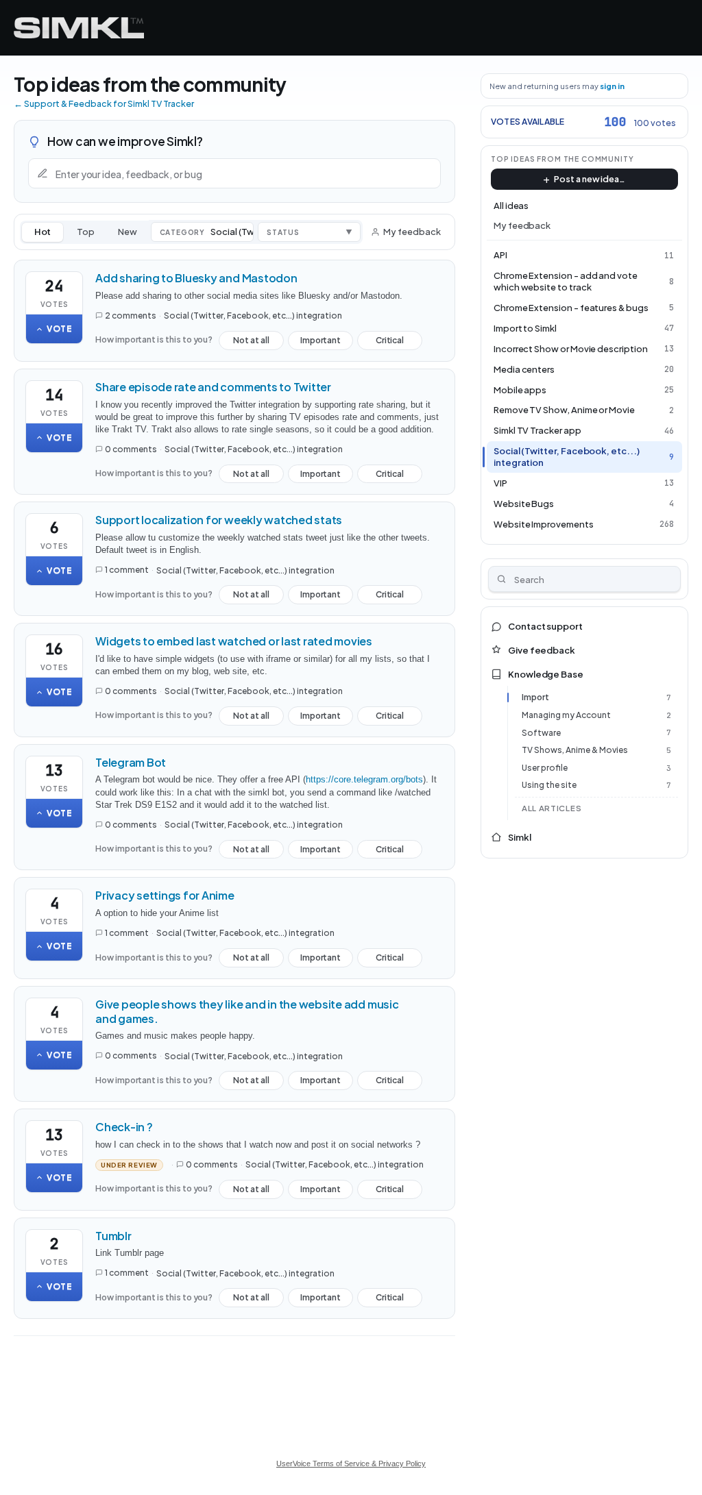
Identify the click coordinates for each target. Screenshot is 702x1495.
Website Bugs (524, 503)
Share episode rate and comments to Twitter (213, 387)
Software (541, 733)
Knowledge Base (545, 674)
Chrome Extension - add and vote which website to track (566, 281)
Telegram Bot (130, 762)
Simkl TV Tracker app (537, 430)
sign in (612, 86)
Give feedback (541, 650)
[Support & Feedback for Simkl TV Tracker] (79, 27)
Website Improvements (544, 524)
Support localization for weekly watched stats (218, 519)
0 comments (131, 449)
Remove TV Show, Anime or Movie (564, 409)
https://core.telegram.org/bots (364, 779)
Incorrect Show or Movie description (571, 348)
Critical (389, 342)
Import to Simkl (525, 328)
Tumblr (113, 1235)
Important (320, 342)
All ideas (511, 205)
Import (535, 697)
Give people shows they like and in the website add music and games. (247, 1011)
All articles (551, 808)
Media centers (524, 369)
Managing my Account (566, 715)
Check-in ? (124, 1127)
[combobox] (584, 579)
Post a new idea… (589, 178)
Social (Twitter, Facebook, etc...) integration (253, 315)
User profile (545, 768)
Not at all (251, 342)
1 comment (127, 570)
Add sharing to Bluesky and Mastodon (196, 278)
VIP (500, 483)
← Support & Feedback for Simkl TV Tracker (104, 103)
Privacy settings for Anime (164, 895)
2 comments (130, 315)
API (500, 254)
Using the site (549, 785)
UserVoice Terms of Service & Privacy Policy (351, 1463)
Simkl (519, 837)
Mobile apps (520, 389)
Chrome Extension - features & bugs (571, 307)
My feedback (411, 231)
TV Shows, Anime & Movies (575, 750)
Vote (60, 328)
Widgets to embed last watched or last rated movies (233, 641)
